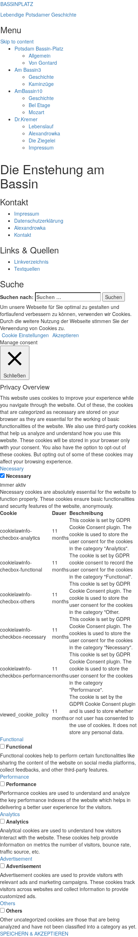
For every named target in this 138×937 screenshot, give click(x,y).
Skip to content (17, 41)
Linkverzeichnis (31, 261)
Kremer (26, 119)
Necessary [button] (12, 468)
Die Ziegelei (42, 140)
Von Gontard (43, 62)
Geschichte (41, 76)
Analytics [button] (10, 814)
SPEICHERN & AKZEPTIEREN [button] (34, 933)
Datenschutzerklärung (38, 220)
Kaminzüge (41, 83)
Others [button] (7, 903)
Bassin (28, 69)
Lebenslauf (41, 126)
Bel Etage (39, 105)
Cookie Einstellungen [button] (25, 335)
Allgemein (40, 55)
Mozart (36, 112)
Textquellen (27, 268)
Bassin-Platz (39, 48)
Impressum (41, 147)
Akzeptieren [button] (65, 335)
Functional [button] (11, 739)
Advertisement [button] (16, 858)
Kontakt (22, 234)
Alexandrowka (44, 133)
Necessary (18, 475)
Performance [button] (14, 776)
